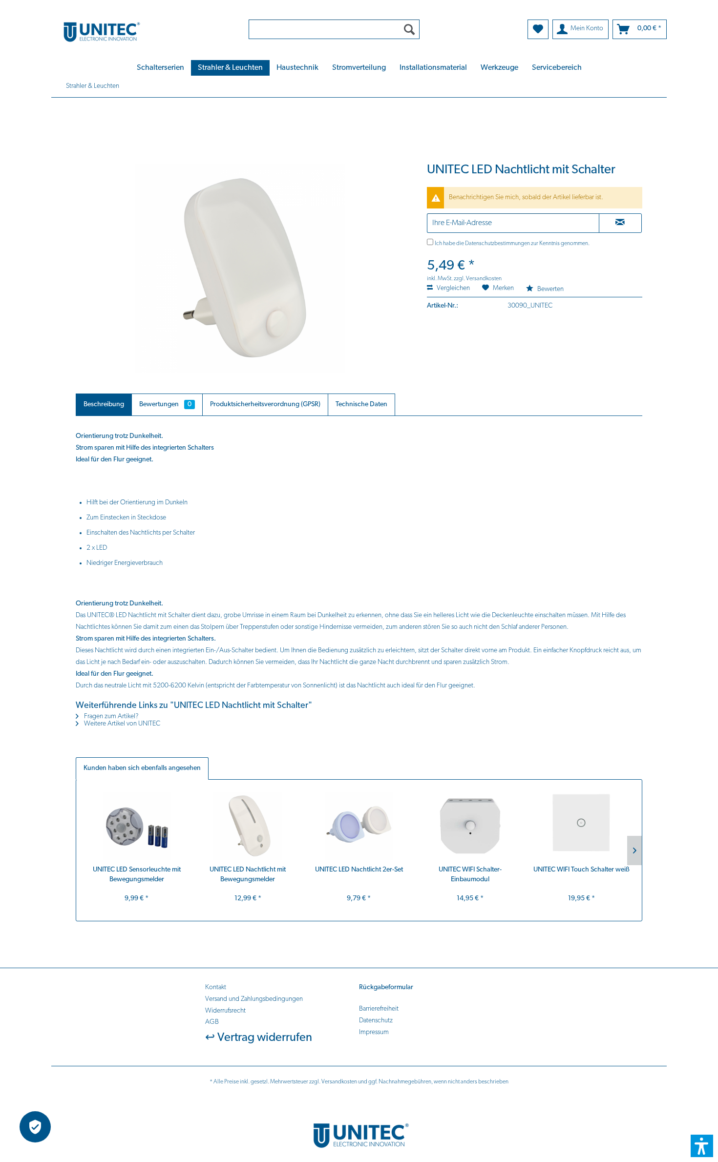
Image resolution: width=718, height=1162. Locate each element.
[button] (702, 1146)
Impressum (374, 1032)
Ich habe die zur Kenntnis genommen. (512, 244)
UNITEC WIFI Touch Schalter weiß (581, 869)
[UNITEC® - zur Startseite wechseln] (143, 31)
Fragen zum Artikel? (111, 716)
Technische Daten (361, 404)
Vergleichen (452, 288)
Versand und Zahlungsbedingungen (254, 999)
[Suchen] (409, 29)
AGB (212, 1022)
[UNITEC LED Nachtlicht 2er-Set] (359, 826)
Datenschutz (376, 1020)
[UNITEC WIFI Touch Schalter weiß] (581, 826)
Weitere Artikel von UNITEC (121, 723)
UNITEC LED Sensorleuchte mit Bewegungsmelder (137, 874)
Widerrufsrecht (225, 1011)
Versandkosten (339, 1082)
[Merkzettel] (538, 29)
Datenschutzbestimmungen (497, 244)
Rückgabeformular (386, 987)
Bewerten (550, 289)
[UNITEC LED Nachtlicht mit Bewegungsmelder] (248, 826)
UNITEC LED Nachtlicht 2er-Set (359, 869)
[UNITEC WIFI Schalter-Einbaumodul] (470, 826)
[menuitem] (334, 29)
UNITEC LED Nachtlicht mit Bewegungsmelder (248, 874)
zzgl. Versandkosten (478, 279)
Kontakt (215, 987)
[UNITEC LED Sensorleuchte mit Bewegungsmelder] (136, 826)
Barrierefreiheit (379, 1009)
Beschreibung (104, 404)
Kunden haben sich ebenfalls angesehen (142, 768)
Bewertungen (165, 404)
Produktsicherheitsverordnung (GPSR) (265, 404)
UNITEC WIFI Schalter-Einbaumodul (470, 874)
